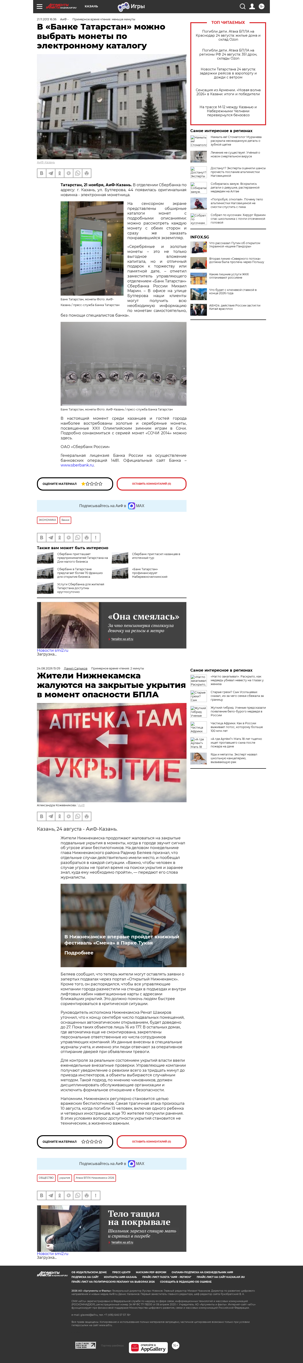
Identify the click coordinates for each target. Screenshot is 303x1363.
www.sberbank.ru (77, 465)
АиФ (81, 805)
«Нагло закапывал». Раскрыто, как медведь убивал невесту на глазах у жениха (237, 680)
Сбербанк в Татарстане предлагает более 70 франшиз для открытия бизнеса (79, 572)
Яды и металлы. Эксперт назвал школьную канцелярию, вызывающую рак (234, 758)
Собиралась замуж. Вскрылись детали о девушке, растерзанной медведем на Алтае (235, 187)
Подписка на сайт (84, 1277)
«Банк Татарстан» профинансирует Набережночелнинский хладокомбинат (149, 574)
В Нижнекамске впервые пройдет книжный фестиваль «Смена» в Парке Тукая (121, 940)
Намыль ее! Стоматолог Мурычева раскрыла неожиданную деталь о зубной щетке (236, 140)
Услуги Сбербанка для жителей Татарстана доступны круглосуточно (80, 588)
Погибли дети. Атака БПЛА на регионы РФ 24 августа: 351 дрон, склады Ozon (228, 54)
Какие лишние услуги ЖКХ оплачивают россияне (229, 276)
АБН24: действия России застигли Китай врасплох (234, 307)
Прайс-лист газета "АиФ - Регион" (166, 1277)
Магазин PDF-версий (151, 1272)
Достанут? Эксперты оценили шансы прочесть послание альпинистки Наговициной (238, 171)
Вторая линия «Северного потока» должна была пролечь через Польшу (236, 260)
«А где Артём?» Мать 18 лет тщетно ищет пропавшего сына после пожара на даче (236, 742)
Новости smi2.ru (52, 650)
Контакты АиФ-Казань (120, 1277)
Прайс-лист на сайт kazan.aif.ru (221, 1277)
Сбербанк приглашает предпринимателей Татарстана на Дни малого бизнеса (82, 557)
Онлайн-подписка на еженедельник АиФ (202, 1272)
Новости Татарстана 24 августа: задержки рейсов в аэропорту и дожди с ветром (228, 73)
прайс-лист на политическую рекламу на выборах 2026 (113, 1281)
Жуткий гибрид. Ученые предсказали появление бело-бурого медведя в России (238, 711)
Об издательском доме (89, 1272)
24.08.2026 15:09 (48, 668)
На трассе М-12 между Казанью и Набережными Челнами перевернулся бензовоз (228, 111)
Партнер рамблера (112, 1345)
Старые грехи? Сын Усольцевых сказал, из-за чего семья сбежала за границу (237, 695)
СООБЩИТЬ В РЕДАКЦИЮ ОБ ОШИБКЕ (186, 1281)
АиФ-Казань (46, 162)
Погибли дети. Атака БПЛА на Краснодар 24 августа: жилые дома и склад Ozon (228, 36)
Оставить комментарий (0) (151, 483)
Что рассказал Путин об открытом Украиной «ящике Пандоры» (234, 245)
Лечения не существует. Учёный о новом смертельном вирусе (235, 154)
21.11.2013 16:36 (46, 19)
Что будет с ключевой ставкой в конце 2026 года (233, 291)
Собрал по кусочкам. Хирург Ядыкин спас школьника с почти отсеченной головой (238, 218)
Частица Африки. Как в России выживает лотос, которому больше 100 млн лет (237, 727)
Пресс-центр (121, 1272)
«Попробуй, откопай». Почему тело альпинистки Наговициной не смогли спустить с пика (237, 203)
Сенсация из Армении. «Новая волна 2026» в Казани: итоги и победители (228, 92)
